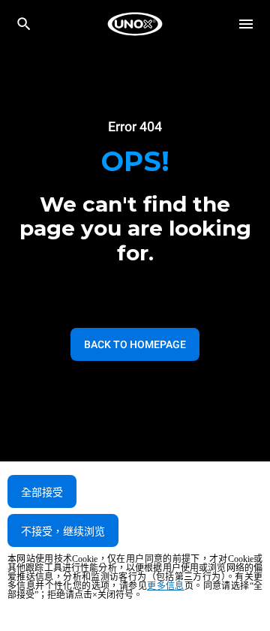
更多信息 (165, 586)
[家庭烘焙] (135, 24)
